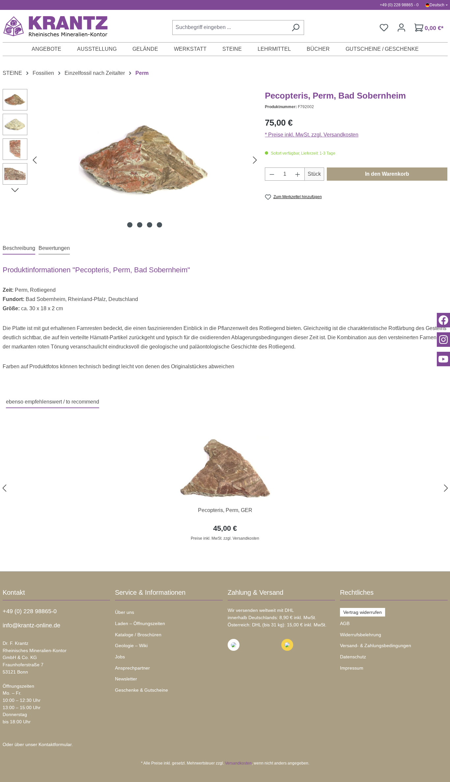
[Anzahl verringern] (272, 174)
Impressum (351, 668)
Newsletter (126, 678)
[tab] (19, 249)
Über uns (124, 612)
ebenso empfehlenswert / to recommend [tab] (52, 402)
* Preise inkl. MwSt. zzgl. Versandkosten (311, 134)
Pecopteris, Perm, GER (225, 510)
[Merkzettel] (384, 27)
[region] (225, 488)
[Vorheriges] (35, 160)
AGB (345, 623)
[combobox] (229, 27)
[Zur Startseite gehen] (52, 26)
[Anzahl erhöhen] (298, 174)
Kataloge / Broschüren (138, 634)
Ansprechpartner (132, 668)
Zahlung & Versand (255, 592)
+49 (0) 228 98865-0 (30, 611)
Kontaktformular (55, 744)
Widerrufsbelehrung (360, 634)
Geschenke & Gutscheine (141, 690)
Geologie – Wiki (131, 645)
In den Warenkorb (387, 174)
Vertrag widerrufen (362, 612)
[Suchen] (295, 27)
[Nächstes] (255, 160)
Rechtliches (357, 592)
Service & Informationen (150, 592)
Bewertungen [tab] (54, 248)
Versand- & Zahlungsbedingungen (375, 645)
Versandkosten (238, 763)
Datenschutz (353, 656)
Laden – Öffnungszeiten (140, 623)
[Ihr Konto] (401, 27)
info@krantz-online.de (31, 625)
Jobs (120, 656)
